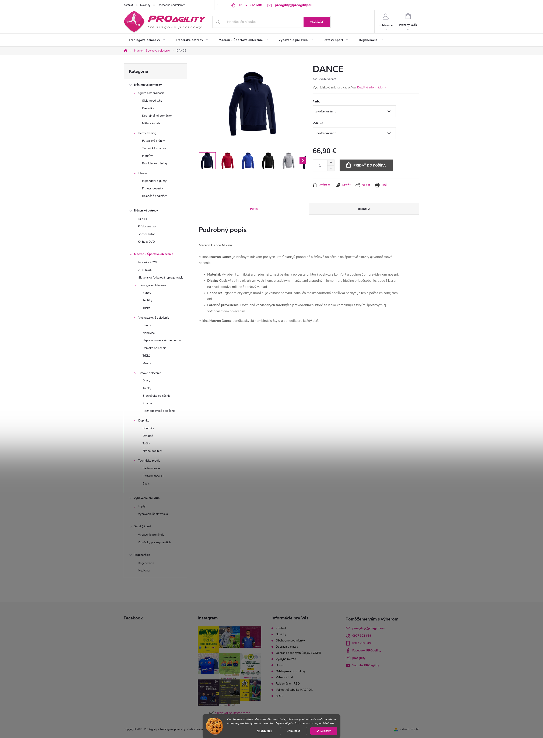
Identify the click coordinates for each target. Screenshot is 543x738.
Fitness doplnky (152, 188)
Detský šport (142, 526)
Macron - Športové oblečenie (153, 254)
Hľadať (317, 22)
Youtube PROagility (365, 665)
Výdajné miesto (286, 659)
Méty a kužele (151, 123)
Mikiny (147, 363)
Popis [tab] (254, 209)
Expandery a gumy (154, 181)
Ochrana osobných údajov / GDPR (298, 653)
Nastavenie (264, 731)
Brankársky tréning (154, 163)
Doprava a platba (287, 647)
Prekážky (148, 108)
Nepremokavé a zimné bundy (162, 340)
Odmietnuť (293, 731)
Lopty (142, 506)
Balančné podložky (154, 196)
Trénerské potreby (146, 211)
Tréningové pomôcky (148, 85)
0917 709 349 (361, 643)
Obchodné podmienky (171, 5)
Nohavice (149, 333)
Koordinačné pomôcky (157, 116)
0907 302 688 (361, 636)
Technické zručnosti (155, 148)
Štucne (147, 403)
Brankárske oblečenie (156, 396)
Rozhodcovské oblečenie (159, 411)
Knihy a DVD (146, 242)
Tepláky (147, 300)
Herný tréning (147, 133)
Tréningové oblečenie (152, 285)
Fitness (142, 173)
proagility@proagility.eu (368, 628)
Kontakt (128, 5)
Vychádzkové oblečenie (153, 318)
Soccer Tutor (146, 234)
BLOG (280, 696)
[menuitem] (147, 40)
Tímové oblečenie (149, 373)
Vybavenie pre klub (147, 498)
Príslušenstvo (147, 226)
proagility (358, 658)
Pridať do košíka (369, 165)
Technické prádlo (149, 461)
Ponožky (148, 428)
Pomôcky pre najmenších (154, 542)
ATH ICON (145, 270)
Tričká (146, 308)
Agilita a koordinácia (151, 93)
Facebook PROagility (366, 650)
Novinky (145, 5)
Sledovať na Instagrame (232, 713)
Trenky (147, 388)
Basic (146, 484)
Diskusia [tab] (364, 209)
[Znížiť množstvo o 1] (330, 168)
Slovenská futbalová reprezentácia (160, 278)
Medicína (144, 571)
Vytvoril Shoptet (409, 729)
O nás (280, 665)
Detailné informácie (369, 87)
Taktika (142, 219)
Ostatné (148, 436)
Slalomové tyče (152, 101)
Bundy (147, 293)
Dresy (146, 380)
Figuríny (147, 156)
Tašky (146, 443)
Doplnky (143, 421)
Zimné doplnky (152, 451)
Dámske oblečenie (154, 348)
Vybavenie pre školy (151, 535)
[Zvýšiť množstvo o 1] (330, 162)
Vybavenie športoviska (153, 514)
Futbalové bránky (153, 141)
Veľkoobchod (284, 677)
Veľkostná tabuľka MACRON (294, 690)
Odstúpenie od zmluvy (290, 671)
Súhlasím (325, 731)
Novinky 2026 (147, 262)
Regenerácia (142, 555)
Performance (151, 468)
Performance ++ (153, 476)
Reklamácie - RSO (288, 684)
